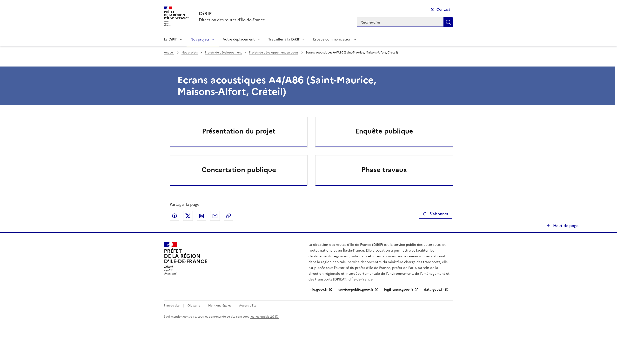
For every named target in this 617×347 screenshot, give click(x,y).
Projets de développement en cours (273, 52)
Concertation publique (238, 169)
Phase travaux (384, 169)
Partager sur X (188, 216)
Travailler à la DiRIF (284, 39)
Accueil (169, 52)
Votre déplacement (239, 39)
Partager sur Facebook (174, 216)
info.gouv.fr (318, 289)
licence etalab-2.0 (262, 316)
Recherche (448, 22)
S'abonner (438, 214)
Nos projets (199, 39)
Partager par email (215, 216)
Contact (443, 9)
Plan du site (172, 305)
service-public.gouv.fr (356, 289)
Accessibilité (247, 305)
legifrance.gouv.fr (398, 289)
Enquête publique (384, 131)
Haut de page (565, 225)
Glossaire (194, 305)
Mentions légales (219, 305)
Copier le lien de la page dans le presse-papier (228, 216)
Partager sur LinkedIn (201, 216)
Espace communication (332, 39)
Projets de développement (223, 52)
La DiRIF (170, 39)
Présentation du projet (238, 131)
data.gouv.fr (434, 289)
